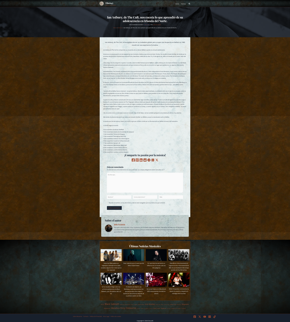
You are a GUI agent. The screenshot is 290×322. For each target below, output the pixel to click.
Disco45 (109, 3)
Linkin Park (173, 304)
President (139, 308)
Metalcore (107, 308)
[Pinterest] (137, 160)
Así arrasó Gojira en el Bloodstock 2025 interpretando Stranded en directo (156, 291)
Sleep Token (156, 308)
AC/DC (102, 304)
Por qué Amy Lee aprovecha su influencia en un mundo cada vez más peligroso (156, 265)
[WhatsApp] (153, 160)
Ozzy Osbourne (128, 308)
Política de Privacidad (96, 316)
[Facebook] (133, 160)
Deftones (122, 304)
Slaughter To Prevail (148, 308)
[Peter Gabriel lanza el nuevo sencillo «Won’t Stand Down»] (133, 255)
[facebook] (195, 316)
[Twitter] (157, 160)
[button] (189, 4)
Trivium (183, 308)
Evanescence (127, 304)
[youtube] (205, 316)
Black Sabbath (112, 303)
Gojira (135, 304)
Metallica (115, 308)
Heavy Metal (141, 304)
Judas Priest (158, 304)
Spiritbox (169, 308)
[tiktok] (215, 316)
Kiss (162, 304)
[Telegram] (149, 160)
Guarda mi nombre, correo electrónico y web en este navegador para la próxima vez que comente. (137, 203)
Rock (142, 308)
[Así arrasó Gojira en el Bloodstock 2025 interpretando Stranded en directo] (156, 280)
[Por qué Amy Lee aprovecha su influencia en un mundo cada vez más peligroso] (156, 255)
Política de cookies (116, 316)
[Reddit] (145, 160)
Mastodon (179, 304)
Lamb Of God (166, 304)
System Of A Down (176, 308)
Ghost (132, 304)
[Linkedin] (141, 160)
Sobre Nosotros (77, 316)
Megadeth (185, 304)
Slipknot (163, 308)
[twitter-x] (200, 316)
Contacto (86, 316)
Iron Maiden (150, 304)
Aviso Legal (106, 316)
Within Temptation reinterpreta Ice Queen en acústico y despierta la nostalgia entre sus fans (179, 291)
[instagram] (210, 316)
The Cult (146, 24)
